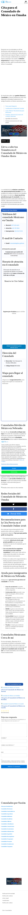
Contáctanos (5, 900)
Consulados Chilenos (6, 821)
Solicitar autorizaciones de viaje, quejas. (13, 121)
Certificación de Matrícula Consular (14, 108)
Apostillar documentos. (11, 118)
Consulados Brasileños (6, 819)
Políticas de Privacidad (8, 893)
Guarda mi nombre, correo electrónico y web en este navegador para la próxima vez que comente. (13, 762)
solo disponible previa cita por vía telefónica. (15, 605)
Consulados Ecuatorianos (7, 829)
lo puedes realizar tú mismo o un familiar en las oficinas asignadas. (15, 588)
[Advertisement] (14, 34)
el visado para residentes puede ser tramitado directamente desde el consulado (14, 626)
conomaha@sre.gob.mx (17, 243)
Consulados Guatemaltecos (8, 811)
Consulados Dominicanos (7, 844)
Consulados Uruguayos (6, 846)
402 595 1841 (15, 228)
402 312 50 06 (19, 231)
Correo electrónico (7, 745)
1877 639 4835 (15, 225)
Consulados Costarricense (7, 826)
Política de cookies (7, 902)
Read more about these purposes (9, 464)
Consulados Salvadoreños (7, 831)
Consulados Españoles (6, 834)
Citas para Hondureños (7, 806)
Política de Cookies (7, 895)
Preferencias (14, 472)
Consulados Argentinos (7, 814)
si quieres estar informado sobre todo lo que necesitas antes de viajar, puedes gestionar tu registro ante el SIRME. (14, 611)
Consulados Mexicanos (7, 808)
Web (2, 752)
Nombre (4, 738)
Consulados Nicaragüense (7, 836)
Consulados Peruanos (6, 841)
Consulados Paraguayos (7, 839)
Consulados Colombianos (7, 824)
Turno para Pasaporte (11, 106)
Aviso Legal (5, 898)
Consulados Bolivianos (6, 816)
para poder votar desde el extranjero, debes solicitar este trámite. (15, 594)
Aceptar (14, 468)
